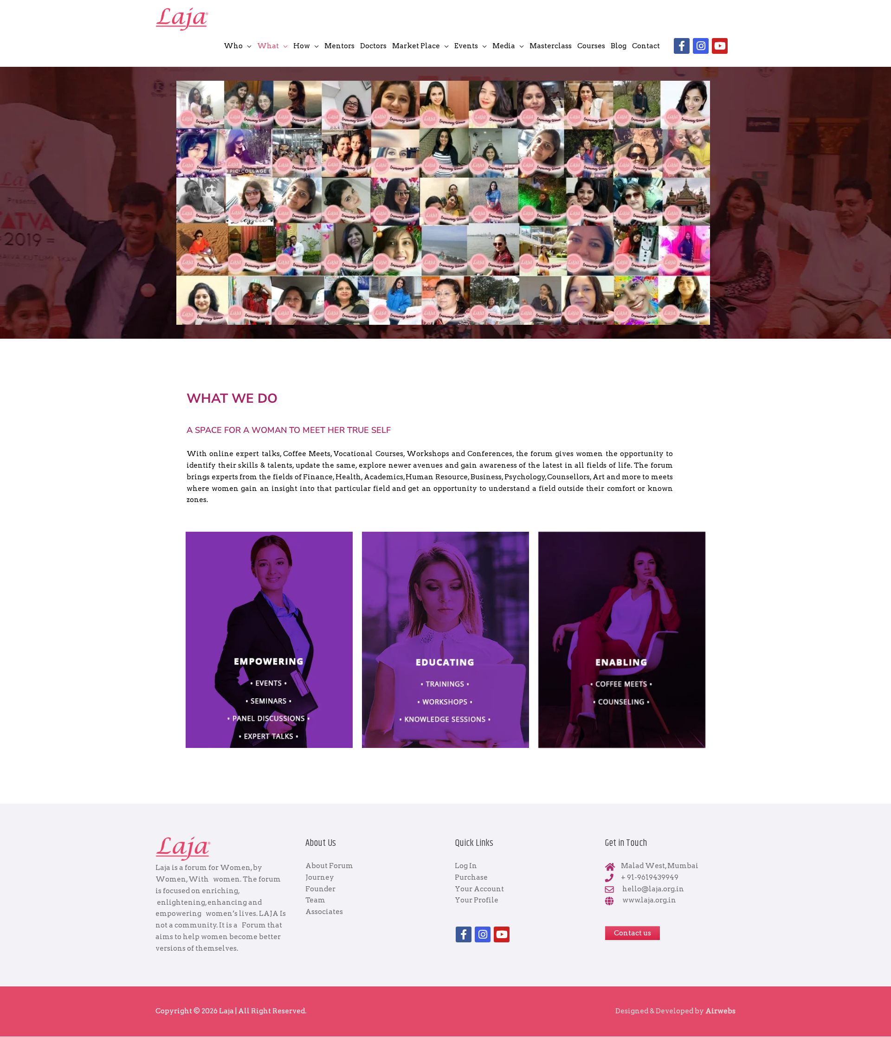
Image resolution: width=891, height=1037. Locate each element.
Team (315, 900)
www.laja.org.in (649, 900)
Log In (466, 866)
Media (503, 46)
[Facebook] (682, 46)
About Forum (329, 866)
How (301, 46)
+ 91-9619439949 (649, 877)
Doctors (373, 46)
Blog (618, 46)
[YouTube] (720, 46)
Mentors (339, 46)
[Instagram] (701, 46)
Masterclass (550, 46)
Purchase (471, 877)
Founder (320, 889)
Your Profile (476, 900)
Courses (591, 46)
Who (233, 46)
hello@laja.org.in (653, 889)
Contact (646, 46)
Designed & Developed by (675, 1011)
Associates (324, 912)
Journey (319, 877)
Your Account (479, 889)
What (268, 46)
